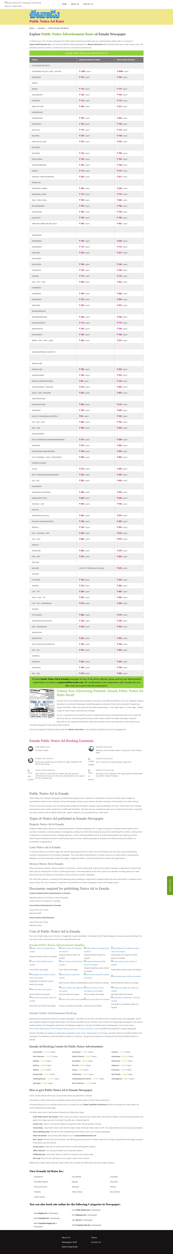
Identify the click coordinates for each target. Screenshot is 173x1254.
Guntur (83, 1033)
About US (75, 4)
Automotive (38, 1177)
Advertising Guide (70, 1246)
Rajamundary (92, 1033)
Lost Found (81, 1028)
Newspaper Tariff (69, 1242)
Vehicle (73, 1028)
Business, (90, 1028)
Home (64, 4)
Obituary (65, 1028)
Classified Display (41, 1182)
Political (113, 1187)
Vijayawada (70, 1033)
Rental (131, 1025)
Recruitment (34, 1028)
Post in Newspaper (84, 1215)
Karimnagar (103, 1033)
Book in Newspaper (46, 1213)
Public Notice (77, 1192)
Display (75, 1182)
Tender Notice (39, 1197)
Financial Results (40, 1187)
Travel (96, 1028)
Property (37, 1192)
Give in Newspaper (86, 1210)
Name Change (56, 1028)
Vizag (78, 1033)
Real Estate (123, 1025)
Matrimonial (45, 1028)
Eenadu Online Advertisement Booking (52, 1013)
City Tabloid (76, 1177)
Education (114, 1182)
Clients (94, 1237)
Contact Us (88, 4)
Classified (114, 1177)
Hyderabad (60, 1033)
